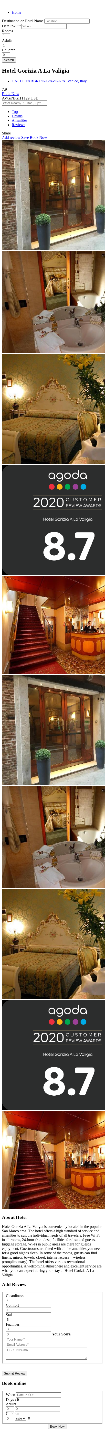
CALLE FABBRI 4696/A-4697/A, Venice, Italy (49, 81)
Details (17, 116)
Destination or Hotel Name (22, 21)
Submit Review (14, 1373)
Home (16, 12)
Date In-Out (11, 26)
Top (15, 112)
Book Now (10, 94)
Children (8, 50)
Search (9, 60)
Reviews (18, 125)
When (11, 1395)
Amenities (19, 120)
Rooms (7, 31)
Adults (7, 40)
